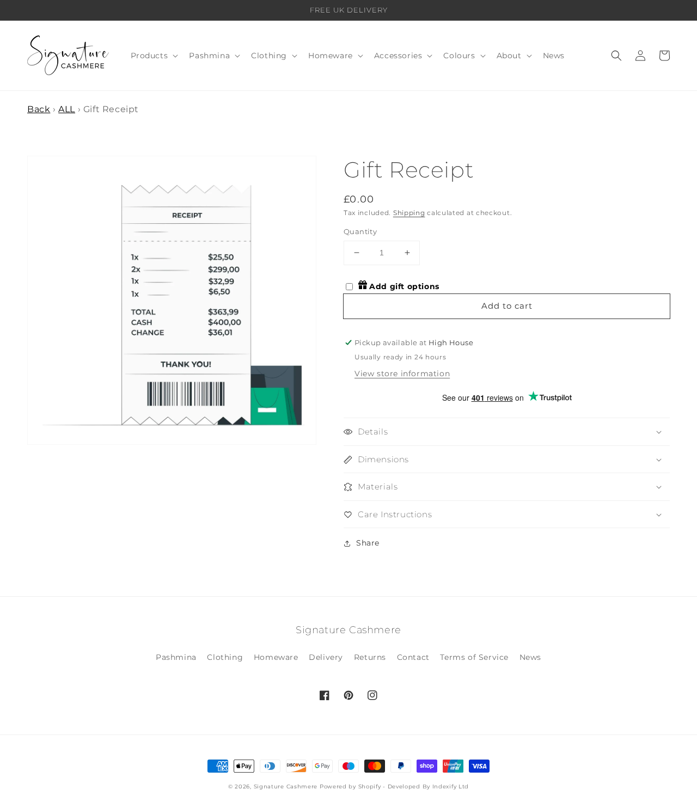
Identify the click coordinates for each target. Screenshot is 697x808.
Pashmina (176, 657)
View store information (402, 373)
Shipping (409, 213)
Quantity (360, 231)
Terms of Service (474, 657)
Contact (413, 657)
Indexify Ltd (450, 786)
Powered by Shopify (350, 786)
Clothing (225, 657)
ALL (66, 109)
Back (38, 109)
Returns (370, 657)
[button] (153, 55)
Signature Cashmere (286, 786)
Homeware (276, 657)
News (530, 657)
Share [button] (368, 543)
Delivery (326, 657)
